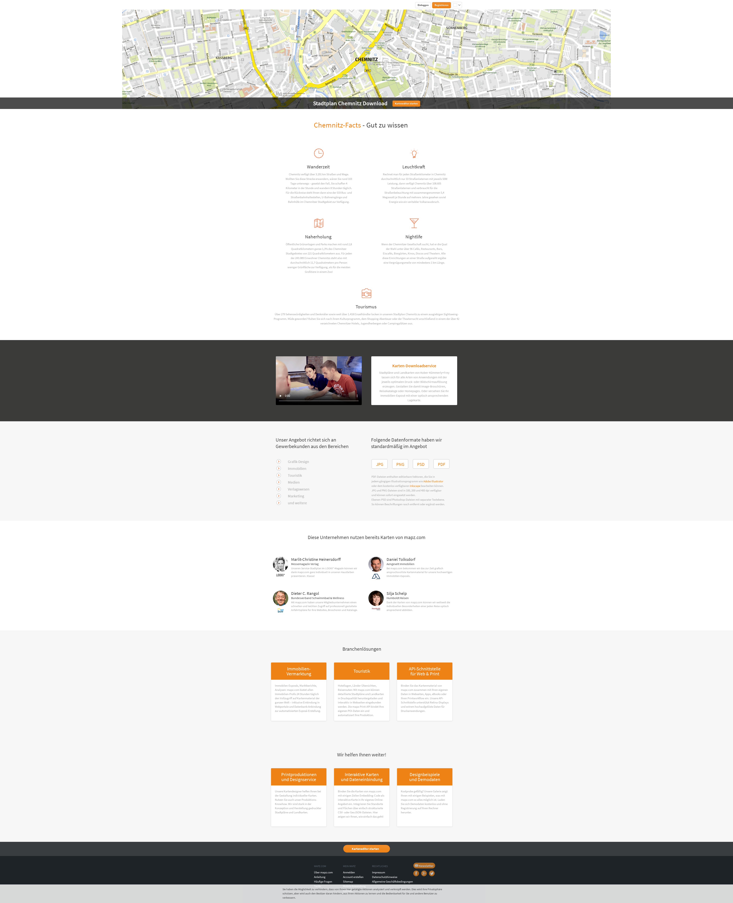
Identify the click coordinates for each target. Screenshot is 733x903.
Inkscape (415, 486)
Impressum (378, 872)
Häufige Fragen (323, 881)
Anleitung (319, 877)
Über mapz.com (323, 872)
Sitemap (348, 881)
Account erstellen (353, 877)
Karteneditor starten (365, 849)
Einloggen (423, 5)
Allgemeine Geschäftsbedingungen (392, 881)
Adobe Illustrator (433, 481)
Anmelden (349, 872)
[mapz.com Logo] (280, 5)
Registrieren (441, 5)
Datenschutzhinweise (384, 877)
